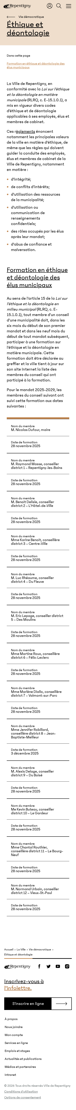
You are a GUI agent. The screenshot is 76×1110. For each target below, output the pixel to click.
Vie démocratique (40, 949)
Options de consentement (22, 1097)
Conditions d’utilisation (21, 1091)
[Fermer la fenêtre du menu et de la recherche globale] (68, 6)
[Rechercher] (59, 6)
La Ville (21, 949)
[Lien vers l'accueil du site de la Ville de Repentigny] (17, 966)
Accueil (8, 949)
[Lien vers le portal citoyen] (49, 6)
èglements (25, 131)
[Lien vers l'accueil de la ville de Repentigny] (17, 6)
